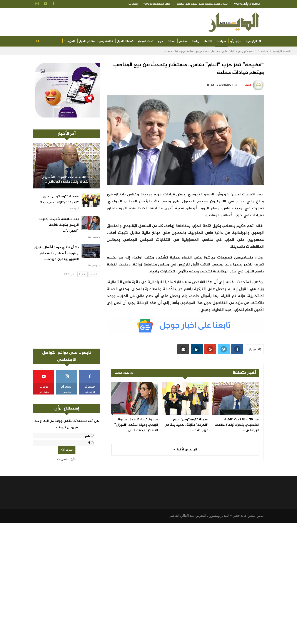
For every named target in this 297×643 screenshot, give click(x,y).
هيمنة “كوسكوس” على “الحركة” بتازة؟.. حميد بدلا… (58, 199)
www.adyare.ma (247, 4)
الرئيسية (251, 41)
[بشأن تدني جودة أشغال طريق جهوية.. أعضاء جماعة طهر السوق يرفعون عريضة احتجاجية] (91, 251)
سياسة (221, 41)
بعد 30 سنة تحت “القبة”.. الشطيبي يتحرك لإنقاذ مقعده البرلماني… (67, 179)
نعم (87, 435)
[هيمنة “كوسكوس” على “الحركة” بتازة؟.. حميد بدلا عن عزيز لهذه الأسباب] (185, 398)
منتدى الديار (87, 41)
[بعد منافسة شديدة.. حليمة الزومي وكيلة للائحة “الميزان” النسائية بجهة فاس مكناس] (134, 398)
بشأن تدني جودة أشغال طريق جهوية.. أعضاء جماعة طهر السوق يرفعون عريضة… (56, 253)
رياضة (195, 41)
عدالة (171, 41)
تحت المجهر (146, 41)
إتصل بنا (133, 4)
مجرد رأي (235, 41)
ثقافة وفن (106, 41)
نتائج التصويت (66, 459)
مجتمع (183, 41)
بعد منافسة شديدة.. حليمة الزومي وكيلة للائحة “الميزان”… (58, 225)
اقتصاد (208, 41)
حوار (160, 41)
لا (89, 443)
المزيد (71, 41)
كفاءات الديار (125, 41)
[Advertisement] (66, 312)
